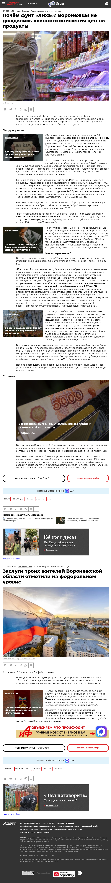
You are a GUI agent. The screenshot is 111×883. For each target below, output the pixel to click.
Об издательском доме (30, 823)
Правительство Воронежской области (19, 659)
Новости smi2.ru (12, 558)
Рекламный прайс (90, 826)
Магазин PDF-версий (65, 823)
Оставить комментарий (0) (88, 478)
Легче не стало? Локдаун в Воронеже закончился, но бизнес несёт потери (83, 519)
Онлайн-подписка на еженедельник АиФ (37, 826)
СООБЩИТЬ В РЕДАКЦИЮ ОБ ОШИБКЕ (35, 833)
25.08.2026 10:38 (9, 567)
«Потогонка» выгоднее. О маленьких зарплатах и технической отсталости (54, 425)
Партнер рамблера (43, 873)
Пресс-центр (48, 823)
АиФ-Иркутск (8, 103)
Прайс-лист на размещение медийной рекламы (61, 829)
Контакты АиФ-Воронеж (68, 826)
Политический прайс (29, 829)
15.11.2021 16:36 (8, 11)
